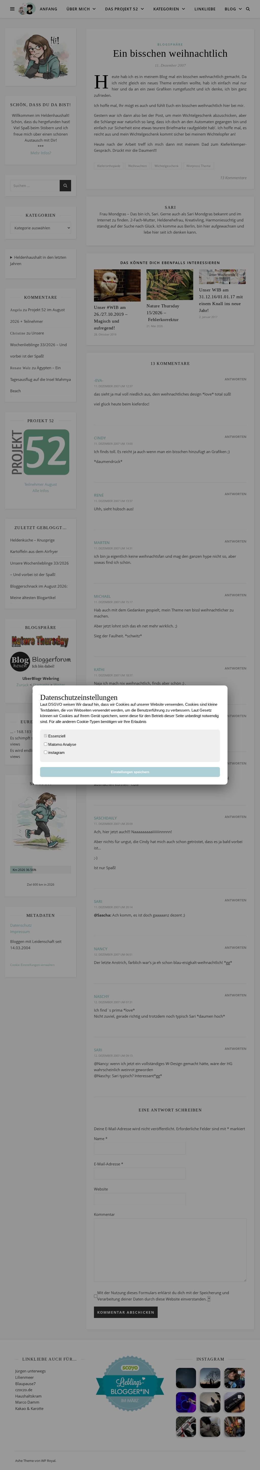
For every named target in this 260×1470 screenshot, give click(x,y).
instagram (56, 752)
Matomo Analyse (61, 744)
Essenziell (56, 736)
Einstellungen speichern (130, 772)
